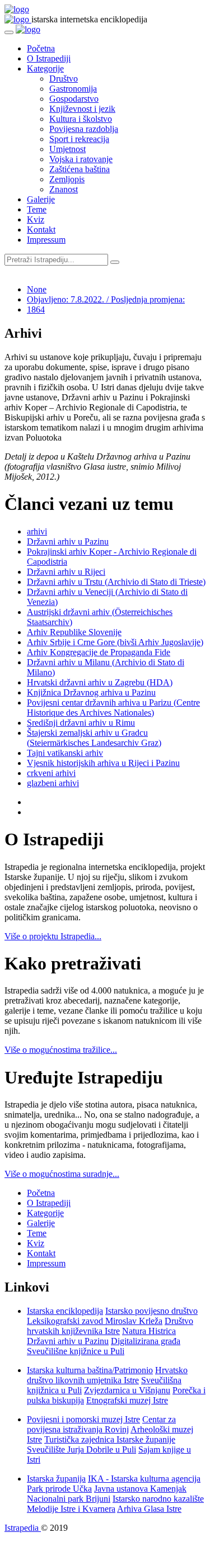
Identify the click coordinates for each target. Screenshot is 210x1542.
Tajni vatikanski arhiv (65, 753)
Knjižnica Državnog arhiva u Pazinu (91, 692)
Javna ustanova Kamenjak (140, 1488)
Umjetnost (67, 149)
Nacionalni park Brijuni (68, 1498)
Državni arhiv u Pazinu (68, 541)
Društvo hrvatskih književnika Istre (110, 1326)
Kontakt (41, 229)
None (36, 289)
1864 (36, 309)
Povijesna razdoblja (83, 129)
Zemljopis (67, 179)
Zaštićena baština (79, 169)
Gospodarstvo (74, 98)
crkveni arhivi (51, 773)
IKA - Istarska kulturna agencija (144, 1478)
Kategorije (45, 68)
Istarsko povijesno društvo (151, 1311)
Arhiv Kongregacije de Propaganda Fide (98, 652)
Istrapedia (22, 1527)
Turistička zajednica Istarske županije (109, 1439)
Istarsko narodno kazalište (158, 1498)
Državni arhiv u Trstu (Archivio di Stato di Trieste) (116, 581)
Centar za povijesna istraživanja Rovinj (101, 1424)
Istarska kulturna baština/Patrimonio (90, 1370)
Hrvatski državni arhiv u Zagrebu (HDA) (99, 682)
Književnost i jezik (82, 108)
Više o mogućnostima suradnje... (61, 1174)
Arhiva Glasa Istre (149, 1508)
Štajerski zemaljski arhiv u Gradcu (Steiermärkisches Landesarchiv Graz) (94, 738)
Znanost (63, 189)
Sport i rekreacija (79, 139)
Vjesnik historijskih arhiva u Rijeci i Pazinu (103, 763)
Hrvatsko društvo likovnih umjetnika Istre (107, 1375)
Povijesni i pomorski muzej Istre (83, 1419)
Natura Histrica (149, 1331)
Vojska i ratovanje (81, 159)
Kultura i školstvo (80, 119)
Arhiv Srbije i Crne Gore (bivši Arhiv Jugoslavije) (115, 642)
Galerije (41, 199)
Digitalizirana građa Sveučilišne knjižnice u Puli (103, 1346)
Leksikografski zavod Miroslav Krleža (94, 1321)
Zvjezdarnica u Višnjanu (127, 1390)
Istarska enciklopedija (65, 1311)
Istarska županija (56, 1478)
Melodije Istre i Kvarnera (71, 1508)
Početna (41, 48)
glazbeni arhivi (53, 783)
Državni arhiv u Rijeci (66, 571)
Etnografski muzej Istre (127, 1400)
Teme (36, 209)
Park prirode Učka (59, 1488)
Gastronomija (73, 88)
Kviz (35, 219)
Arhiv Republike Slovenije (74, 632)
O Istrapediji (49, 58)
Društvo (63, 78)
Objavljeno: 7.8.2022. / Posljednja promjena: (106, 299)
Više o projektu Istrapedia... (52, 936)
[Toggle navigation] (8, 32)
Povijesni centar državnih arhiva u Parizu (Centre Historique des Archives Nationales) (113, 707)
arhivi (37, 531)
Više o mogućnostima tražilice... (60, 1049)
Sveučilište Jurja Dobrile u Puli (81, 1449)
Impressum (46, 239)
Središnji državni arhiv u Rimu (81, 722)
